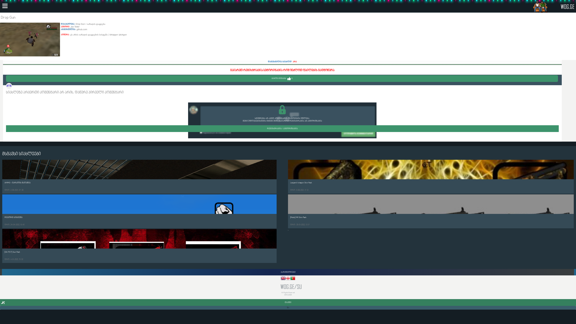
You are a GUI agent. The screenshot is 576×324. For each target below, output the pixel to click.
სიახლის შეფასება (282, 78)
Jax (15, 86)
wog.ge (567, 6)
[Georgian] (288, 279)
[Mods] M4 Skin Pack (298, 217)
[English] (283, 279)
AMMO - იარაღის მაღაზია (17, 183)
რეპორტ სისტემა (13, 217)
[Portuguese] (292, 279)
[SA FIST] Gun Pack (12, 252)
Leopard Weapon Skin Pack (301, 183)
